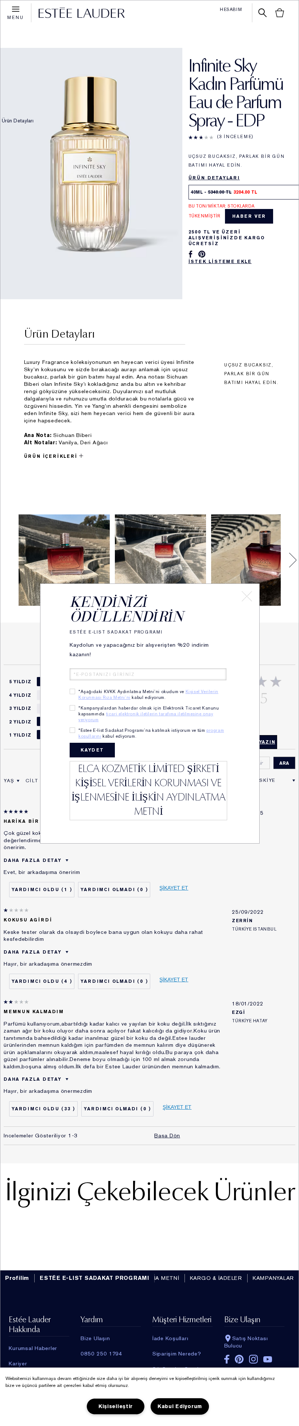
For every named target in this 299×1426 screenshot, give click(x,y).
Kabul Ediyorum (180, 1406)
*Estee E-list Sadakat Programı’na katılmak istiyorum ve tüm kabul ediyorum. (151, 733)
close (247, 596)
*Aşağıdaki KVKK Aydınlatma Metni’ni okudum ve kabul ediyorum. (148, 694)
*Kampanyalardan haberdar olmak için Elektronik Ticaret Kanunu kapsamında (148, 714)
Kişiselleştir (115, 1406)
